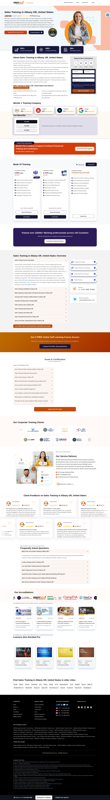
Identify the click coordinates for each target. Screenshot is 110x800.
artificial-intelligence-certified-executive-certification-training (71, 745)
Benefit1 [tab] (26, 121)
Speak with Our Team (55, 409)
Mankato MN (28, 687)
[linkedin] (91, 707)
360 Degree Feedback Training (34, 745)
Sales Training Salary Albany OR (24, 308)
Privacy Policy (80, 86)
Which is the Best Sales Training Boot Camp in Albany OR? (30, 381)
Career (15, 709)
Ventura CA (37, 687)
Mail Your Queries (63, 797)
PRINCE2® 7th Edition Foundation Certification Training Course (49, 738)
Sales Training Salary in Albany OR (24, 377)
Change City (91, 164)
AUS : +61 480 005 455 (64, 715)
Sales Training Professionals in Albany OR (27, 316)
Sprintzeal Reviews (39, 716)
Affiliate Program (17, 716)
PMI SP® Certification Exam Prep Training (23, 738)
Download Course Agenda (84, 148)
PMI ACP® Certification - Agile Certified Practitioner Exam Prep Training (78, 736)
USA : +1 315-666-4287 (64, 708)
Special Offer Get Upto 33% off (15, 32)
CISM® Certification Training (79, 730)
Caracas (27, 684)
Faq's (36, 711)
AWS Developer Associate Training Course (23, 728)
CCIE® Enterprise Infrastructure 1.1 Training (42, 730)
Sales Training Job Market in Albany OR (26, 289)
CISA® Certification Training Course (62, 730)
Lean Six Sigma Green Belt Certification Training (48, 736)
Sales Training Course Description (24, 260)
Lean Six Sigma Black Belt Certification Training (24, 736)
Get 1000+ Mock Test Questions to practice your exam (32, 326)
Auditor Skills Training (44, 747)
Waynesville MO (64, 684)
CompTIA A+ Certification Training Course (23, 732)
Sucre (56, 684)
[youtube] (85, 707)
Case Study (16, 711)
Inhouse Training (68, 2)
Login (93, 2)
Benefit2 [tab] (26, 126)
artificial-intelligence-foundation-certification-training (25, 747)
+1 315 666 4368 (86, 289)
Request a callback (44, 797)
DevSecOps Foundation (54, 734)
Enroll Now (26, 217)
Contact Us (85, 2)
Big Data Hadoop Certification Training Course (84, 728)
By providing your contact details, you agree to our (84, 85)
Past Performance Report (41, 719)
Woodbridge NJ (87, 687)
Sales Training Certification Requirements (26, 373)
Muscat (83, 684)
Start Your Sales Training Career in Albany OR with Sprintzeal (39, 578)
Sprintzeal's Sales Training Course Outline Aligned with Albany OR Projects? (43, 574)
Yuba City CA (78, 687)
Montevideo (34, 684)
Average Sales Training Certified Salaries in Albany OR (30, 297)
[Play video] (34, 469)
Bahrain (21, 684)
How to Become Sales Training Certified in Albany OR (29, 369)
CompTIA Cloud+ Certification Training (68, 732)
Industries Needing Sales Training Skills (26, 300)
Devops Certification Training (40, 734)
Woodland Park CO (18, 687)
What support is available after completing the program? (29, 397)
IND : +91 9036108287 (63, 712)
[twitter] (82, 707)
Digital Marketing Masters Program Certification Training (74, 734)
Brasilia (51, 684)
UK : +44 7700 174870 (63, 710)
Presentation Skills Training (49, 745)
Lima (40, 684)
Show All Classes (27, 212)
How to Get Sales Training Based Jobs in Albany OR (29, 320)
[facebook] (79, 707)
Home (14, 704)
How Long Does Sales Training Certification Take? (28, 385)
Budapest (77, 684)
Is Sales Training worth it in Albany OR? (33, 562)
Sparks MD (44, 687)
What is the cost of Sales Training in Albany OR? (35, 551)
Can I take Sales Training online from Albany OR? (36, 566)
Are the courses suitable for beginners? (25, 389)
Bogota (45, 684)
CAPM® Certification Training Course (22, 730)
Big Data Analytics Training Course (64, 728)
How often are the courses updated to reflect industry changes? (31, 401)
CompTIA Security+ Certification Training (22, 734)
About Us (15, 707)
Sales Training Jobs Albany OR (23, 312)
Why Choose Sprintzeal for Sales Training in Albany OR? (38, 582)
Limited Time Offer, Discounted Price (55, 346)
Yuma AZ (62, 687)
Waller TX (90, 684)
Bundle (15, 684)
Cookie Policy (38, 709)
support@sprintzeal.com (87, 300)
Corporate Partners (17, 714)
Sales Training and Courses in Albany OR (33, 570)
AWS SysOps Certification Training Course (45, 728)
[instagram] (88, 707)
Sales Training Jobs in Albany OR (24, 304)
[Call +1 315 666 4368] (107, 15)
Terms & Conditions (39, 704)
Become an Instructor (40, 714)
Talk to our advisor (83, 91)
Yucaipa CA (70, 687)
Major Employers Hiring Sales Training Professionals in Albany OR (33, 293)
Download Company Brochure (55, 241)
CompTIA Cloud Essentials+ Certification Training (45, 732)
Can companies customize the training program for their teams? (31, 393)
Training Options (35, 32)
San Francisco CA (53, 687)
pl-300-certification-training (19, 745)
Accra (71, 684)
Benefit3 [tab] (26, 130)
